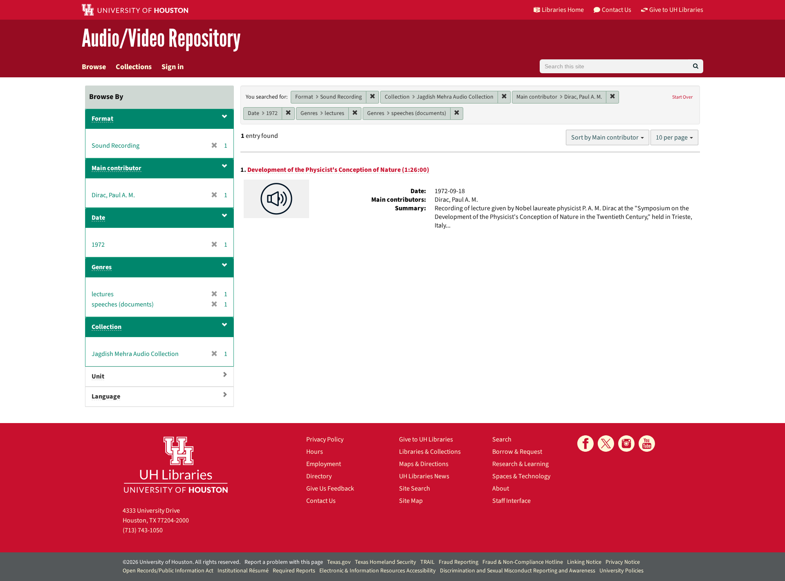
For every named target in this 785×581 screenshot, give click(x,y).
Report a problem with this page (283, 562)
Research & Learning (520, 463)
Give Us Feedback (330, 488)
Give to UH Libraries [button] (676, 9)
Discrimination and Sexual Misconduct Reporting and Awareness (517, 571)
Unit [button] (98, 376)
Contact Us (321, 500)
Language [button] (106, 396)
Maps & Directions (424, 463)
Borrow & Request (517, 451)
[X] (606, 443)
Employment (323, 463)
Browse (94, 67)
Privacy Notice (623, 562)
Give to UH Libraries (426, 439)
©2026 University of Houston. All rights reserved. (181, 562)
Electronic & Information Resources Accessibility (377, 571)
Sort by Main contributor (605, 137)
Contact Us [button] (616, 9)
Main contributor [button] (116, 168)
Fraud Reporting (458, 562)
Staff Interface (511, 500)
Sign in (172, 67)
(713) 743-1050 (143, 530)
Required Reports (294, 571)
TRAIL (427, 562)
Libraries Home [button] (563, 9)
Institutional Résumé (243, 571)
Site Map (411, 500)
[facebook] (585, 443)
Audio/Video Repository (161, 39)
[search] (695, 66)
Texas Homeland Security (385, 562)
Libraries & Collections (430, 451)
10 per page (672, 137)
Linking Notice (584, 562)
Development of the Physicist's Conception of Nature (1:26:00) (338, 169)
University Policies (621, 571)
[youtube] (647, 443)
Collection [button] (106, 326)
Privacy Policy (324, 439)
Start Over (682, 97)
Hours (314, 451)
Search (501, 439)
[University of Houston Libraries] (176, 464)
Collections (134, 67)
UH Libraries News (424, 476)
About (500, 488)
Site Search (414, 488)
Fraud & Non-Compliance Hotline (522, 562)
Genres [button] (102, 267)
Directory (319, 476)
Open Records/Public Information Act (168, 571)
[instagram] (626, 443)
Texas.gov (339, 562)
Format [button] (102, 118)
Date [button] (98, 217)
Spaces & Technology (521, 476)
